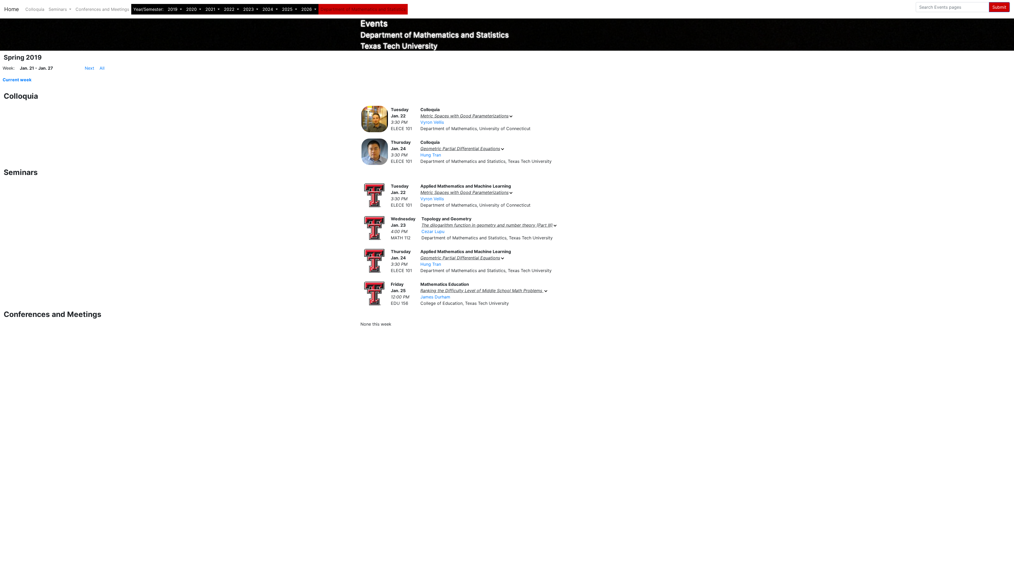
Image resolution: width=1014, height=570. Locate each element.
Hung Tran (430, 155)
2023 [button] (249, 9)
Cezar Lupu (432, 231)
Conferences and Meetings (102, 9)
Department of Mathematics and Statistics (363, 9)
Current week (17, 79)
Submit (999, 7)
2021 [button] (211, 9)
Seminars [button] (58, 9)
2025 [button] (288, 9)
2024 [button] (268, 9)
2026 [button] (307, 9)
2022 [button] (230, 9)
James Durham (435, 297)
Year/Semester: (148, 9)
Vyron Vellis (432, 122)
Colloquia (34, 9)
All (102, 68)
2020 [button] (192, 9)
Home (11, 9)
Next (89, 68)
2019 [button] (173, 9)
